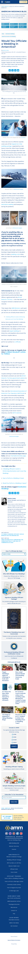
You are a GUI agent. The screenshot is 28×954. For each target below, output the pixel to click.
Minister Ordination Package (14, 856)
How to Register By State (14, 887)
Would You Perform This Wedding (9, 36)
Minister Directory (14, 846)
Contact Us (14, 910)
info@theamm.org (10, 836)
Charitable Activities (14, 919)
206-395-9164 (19, 836)
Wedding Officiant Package (14, 859)
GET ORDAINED (23, 1)
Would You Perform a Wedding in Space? (15, 483)
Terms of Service (14, 936)
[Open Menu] (2, 2)
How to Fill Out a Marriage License (14, 881)
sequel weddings (14, 331)
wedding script (15, 254)
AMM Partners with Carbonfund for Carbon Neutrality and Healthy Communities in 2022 (12, 541)
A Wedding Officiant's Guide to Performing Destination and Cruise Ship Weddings (14, 471)
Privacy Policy (14, 944)
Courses (14, 849)
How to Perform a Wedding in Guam (13, 478)
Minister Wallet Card (14, 866)
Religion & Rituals (13, 27)
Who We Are (14, 907)
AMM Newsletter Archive (14, 901)
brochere (23, 137)
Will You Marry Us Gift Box (14, 863)
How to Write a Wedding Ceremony (14, 878)
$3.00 (15, 734)
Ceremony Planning (4, 27)
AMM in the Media (14, 922)
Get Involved (14, 926)
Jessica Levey (6, 50)
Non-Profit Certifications (14, 898)
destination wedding (7, 204)
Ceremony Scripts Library (14, 884)
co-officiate (17, 342)
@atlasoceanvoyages (18, 189)
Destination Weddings (10, 33)
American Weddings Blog (14, 840)
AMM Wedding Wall (14, 843)
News (3, 33)
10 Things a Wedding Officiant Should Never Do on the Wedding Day (12, 534)
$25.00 (14, 742)
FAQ (14, 913)
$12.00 (14, 739)
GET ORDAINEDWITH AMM (7, 817)
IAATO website (16, 413)
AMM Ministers (16, 308)
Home (2, 6)
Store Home (14, 872)
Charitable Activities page (18, 456)
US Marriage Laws (14, 890)
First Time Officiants (21, 27)
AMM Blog (6, 6)
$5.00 (15, 737)
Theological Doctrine (14, 904)
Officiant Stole (14, 869)
